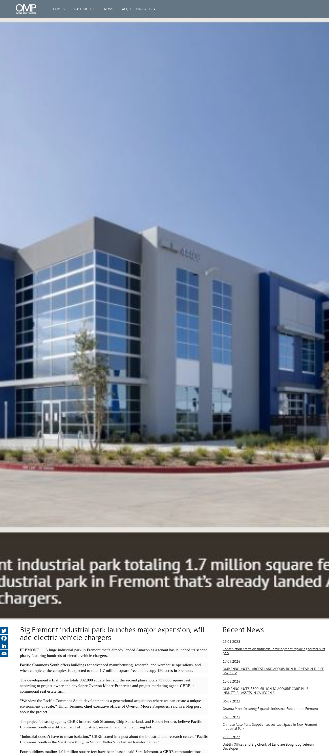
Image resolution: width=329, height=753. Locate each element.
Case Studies (84, 9)
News (108, 9)
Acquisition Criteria (139, 9)
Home (57, 9)
